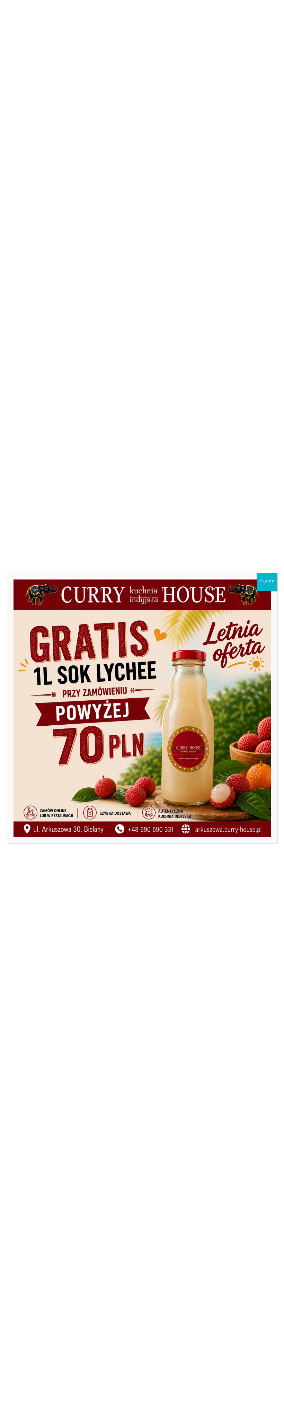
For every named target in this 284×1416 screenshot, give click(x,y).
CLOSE (266, 582)
